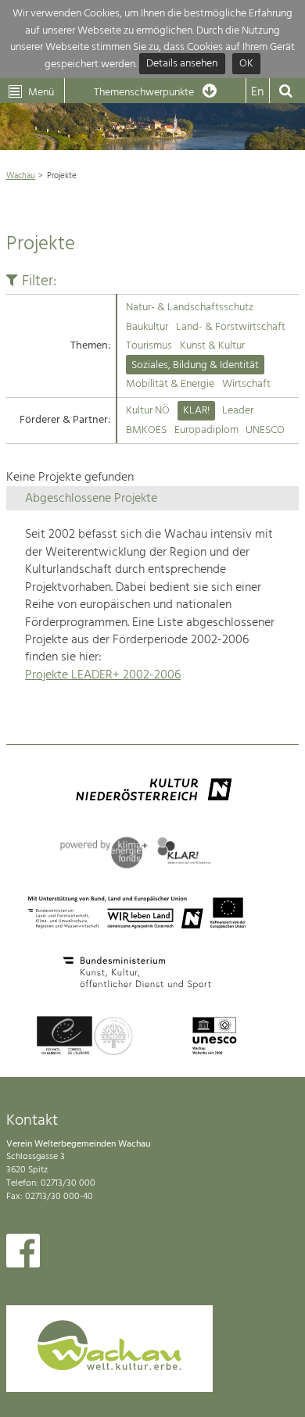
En (257, 92)
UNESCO (265, 430)
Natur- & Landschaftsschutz (189, 308)
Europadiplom (206, 430)
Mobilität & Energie (170, 384)
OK (246, 64)
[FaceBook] (23, 1254)
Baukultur (147, 327)
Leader (237, 411)
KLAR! (196, 411)
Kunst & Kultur (212, 346)
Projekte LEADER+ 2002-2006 (103, 675)
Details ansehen (181, 64)
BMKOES (146, 430)
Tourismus (149, 346)
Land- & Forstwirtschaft (230, 327)
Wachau (20, 176)
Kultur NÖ (148, 411)
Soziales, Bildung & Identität (195, 365)
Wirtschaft (246, 384)
